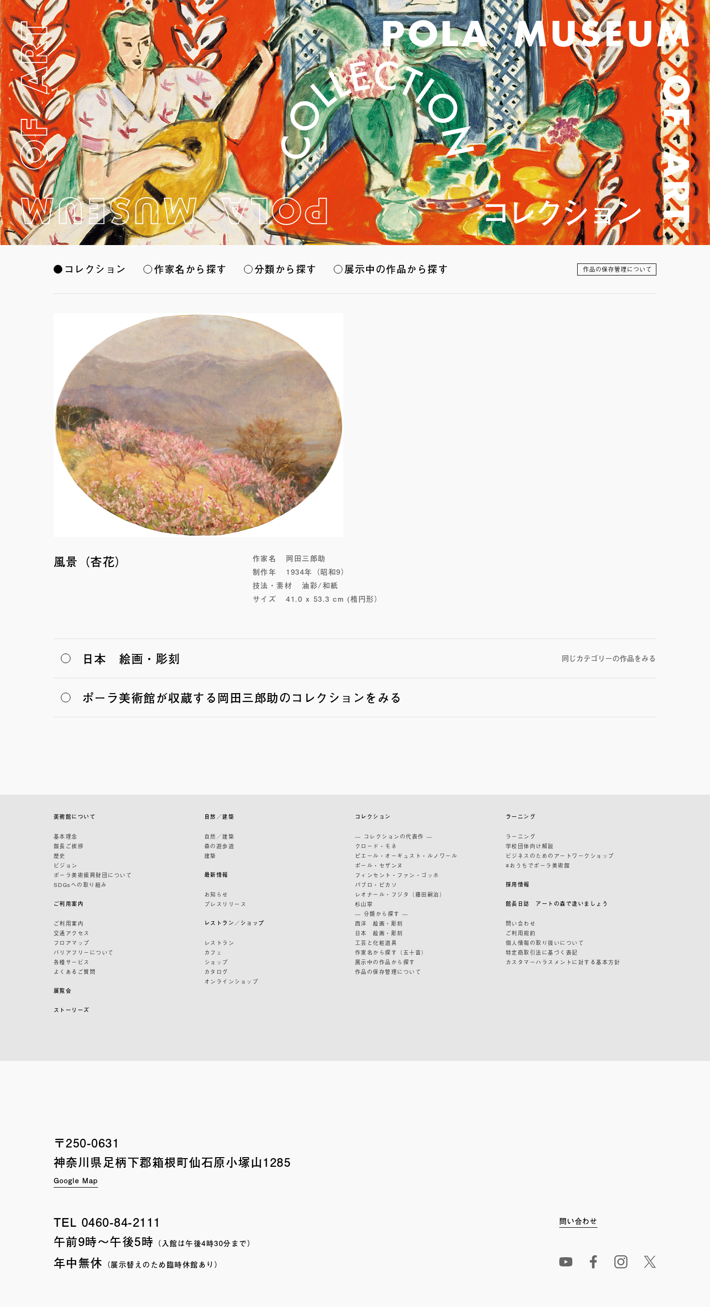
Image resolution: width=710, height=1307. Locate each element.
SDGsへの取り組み (80, 884)
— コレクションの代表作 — (394, 836)
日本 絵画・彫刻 (379, 933)
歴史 (60, 855)
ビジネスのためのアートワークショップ (560, 855)
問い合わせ (521, 923)
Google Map (76, 1180)
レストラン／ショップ (234, 923)
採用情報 (518, 884)
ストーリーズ (72, 1010)
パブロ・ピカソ (376, 884)
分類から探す (286, 268)
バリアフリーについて (84, 952)
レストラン (219, 942)
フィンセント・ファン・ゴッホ (397, 875)
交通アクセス (72, 933)
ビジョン (66, 865)
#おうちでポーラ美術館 (538, 865)
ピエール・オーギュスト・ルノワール (406, 855)
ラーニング (521, 817)
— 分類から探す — (382, 913)
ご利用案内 (69, 904)
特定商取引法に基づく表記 (542, 952)
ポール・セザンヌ (379, 865)
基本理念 (66, 836)
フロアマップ (72, 942)
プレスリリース (225, 904)
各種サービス (72, 962)
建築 (210, 855)
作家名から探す (190, 268)
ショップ (216, 962)
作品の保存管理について (617, 269)
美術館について (75, 817)
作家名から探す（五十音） (391, 952)
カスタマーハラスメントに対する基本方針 (563, 962)
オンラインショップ (231, 981)
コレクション (95, 268)
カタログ (216, 971)
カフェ (213, 952)
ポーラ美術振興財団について (93, 875)
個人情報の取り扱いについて (545, 942)
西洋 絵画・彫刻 (379, 923)
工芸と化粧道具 (376, 942)
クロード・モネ (376, 846)
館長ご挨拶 (69, 846)
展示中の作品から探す (396, 268)
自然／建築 (219, 817)
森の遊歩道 (219, 846)
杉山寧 (364, 904)
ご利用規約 (521, 933)
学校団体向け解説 (530, 846)
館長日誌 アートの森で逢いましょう (557, 904)
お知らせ (216, 894)
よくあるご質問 (75, 971)
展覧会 (63, 991)
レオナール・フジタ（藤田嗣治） (400, 894)
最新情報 (216, 875)
